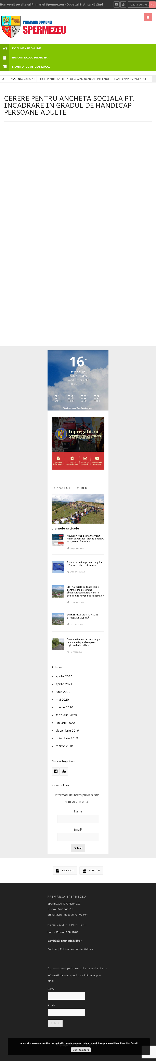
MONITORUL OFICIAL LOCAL (31, 66)
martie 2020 (64, 707)
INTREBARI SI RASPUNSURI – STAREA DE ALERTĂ (83, 615)
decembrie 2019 (67, 730)
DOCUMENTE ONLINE (26, 48)
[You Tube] (123, 4)
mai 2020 (62, 699)
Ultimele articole (65, 528)
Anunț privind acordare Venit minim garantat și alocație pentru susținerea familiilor (85, 539)
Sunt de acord (81, 1050)
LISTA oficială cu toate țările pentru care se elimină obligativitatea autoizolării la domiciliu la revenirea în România (85, 591)
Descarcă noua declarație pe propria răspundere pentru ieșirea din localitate (83, 642)
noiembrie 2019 (67, 738)
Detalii (134, 1043)
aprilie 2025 (64, 676)
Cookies (52, 949)
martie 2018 (64, 746)
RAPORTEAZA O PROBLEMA (30, 57)
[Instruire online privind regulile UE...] (58, 567)
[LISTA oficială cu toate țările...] (58, 591)
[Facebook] (117, 4)
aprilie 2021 (64, 684)
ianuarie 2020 (65, 723)
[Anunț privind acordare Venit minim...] (58, 540)
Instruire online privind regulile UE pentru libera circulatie (85, 563)
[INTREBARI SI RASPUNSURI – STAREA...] (58, 619)
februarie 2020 (66, 715)
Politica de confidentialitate (76, 949)
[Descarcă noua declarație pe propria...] (58, 644)
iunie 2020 (63, 692)
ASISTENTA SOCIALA (22, 79)
